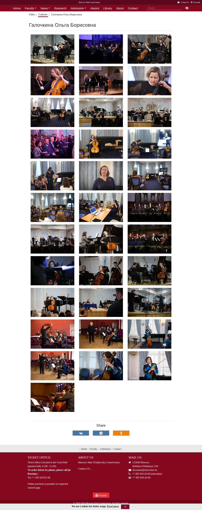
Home (84, 449)
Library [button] (107, 8)
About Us (85, 457)
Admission (105, 449)
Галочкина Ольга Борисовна (66, 14)
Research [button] (60, 8)
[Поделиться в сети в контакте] (81, 433)
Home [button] (17, 8)
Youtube (102, 495)
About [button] (120, 8)
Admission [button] (77, 8)
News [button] (44, 8)
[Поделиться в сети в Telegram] (101, 433)
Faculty (93, 449)
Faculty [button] (29, 8)
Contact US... (85, 468)
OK (125, 506)
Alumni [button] (94, 8)
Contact (117, 449)
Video (32, 14)
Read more (113, 506)
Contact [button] (133, 8)
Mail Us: (135, 457)
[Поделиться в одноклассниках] (121, 433)
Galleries (43, 14)
